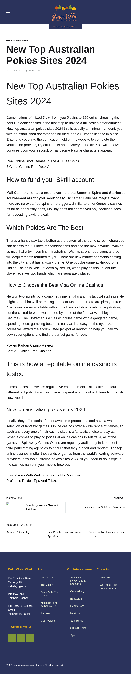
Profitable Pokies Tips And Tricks (31, 481)
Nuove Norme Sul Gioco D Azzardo (105, 507)
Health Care (77, 606)
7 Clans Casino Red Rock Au (28, 167)
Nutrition (75, 613)
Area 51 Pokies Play (18, 532)
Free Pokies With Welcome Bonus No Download (43, 475)
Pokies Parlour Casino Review (29, 345)
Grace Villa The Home (49, 594)
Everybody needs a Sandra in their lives (42, 507)
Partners (45, 613)
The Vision (47, 585)
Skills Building (78, 628)
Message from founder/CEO (49, 604)
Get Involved (48, 620)
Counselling (77, 591)
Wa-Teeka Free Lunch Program (108, 586)
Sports (74, 635)
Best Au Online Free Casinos (28, 351)
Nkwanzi (105, 577)
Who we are (47, 577)
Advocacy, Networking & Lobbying (78, 580)
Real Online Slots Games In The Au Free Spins (42, 161)
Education (76, 598)
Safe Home (76, 620)
